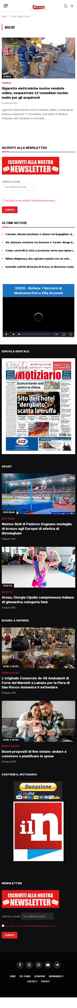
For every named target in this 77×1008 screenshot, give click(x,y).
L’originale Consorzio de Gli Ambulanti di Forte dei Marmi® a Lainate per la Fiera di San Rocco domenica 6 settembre (36, 682)
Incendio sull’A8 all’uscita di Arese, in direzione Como (40, 266)
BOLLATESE (8, 585)
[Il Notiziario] (39, 6)
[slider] (34, 334)
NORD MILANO (9, 512)
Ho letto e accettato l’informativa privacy (30, 200)
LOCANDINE (39, 976)
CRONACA (7, 76)
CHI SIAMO (25, 976)
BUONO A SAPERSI (11, 666)
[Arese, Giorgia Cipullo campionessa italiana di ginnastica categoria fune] (38, 567)
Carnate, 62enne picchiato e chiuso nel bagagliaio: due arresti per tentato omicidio (40, 236)
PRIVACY (45, 981)
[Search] (71, 6)
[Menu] (6, 6)
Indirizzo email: (11, 916)
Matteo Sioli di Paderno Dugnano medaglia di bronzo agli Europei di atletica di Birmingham (37, 528)
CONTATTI (32, 981)
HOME (13, 976)
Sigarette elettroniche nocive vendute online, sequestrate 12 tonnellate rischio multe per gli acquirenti (35, 93)
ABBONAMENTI (56, 976)
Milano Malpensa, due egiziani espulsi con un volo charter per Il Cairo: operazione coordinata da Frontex (40, 260)
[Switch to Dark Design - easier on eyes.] (65, 6)
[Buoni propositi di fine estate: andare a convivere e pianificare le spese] (38, 721)
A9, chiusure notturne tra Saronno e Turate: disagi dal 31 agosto (40, 244)
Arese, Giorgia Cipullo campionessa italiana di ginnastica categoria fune (38, 599)
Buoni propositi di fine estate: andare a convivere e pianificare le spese (34, 753)
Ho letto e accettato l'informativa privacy (30, 926)
